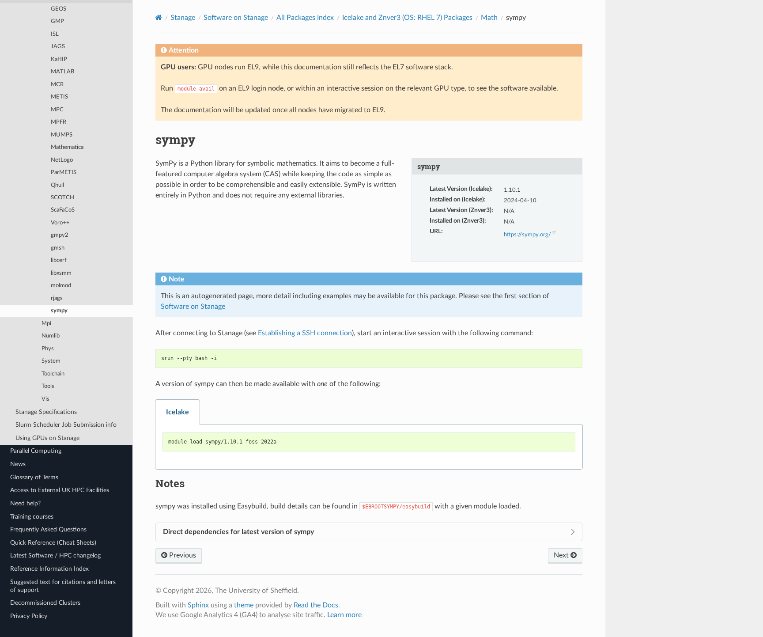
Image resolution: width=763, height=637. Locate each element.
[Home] (158, 17)
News (18, 464)
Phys (48, 349)
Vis (45, 399)
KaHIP (59, 59)
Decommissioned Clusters (45, 602)
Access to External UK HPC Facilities (59, 490)
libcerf (59, 260)
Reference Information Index (49, 568)
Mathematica (67, 147)
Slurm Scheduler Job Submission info (66, 424)
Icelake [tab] (177, 412)
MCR (57, 84)
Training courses (31, 516)
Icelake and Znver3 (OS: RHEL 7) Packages (407, 17)
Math (489, 17)
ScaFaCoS (63, 210)
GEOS (58, 9)
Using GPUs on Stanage (47, 438)
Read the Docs (316, 605)
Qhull (57, 185)
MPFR (58, 122)
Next (562, 555)
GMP (57, 21)
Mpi (46, 323)
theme (243, 605)
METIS (59, 97)
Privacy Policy (28, 616)
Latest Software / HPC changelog (55, 555)
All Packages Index (305, 17)
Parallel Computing (35, 450)
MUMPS (61, 135)
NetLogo (62, 160)
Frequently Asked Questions (48, 529)
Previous (181, 555)
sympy (59, 311)
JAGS (58, 46)
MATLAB (62, 72)
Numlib (51, 336)
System (51, 361)
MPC (57, 110)
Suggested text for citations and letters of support (63, 586)
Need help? (25, 503)
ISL (55, 34)
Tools (48, 386)
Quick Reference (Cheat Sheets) (53, 542)
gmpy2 (59, 235)
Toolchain (53, 374)
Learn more (344, 614)
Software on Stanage (236, 17)
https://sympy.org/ (527, 235)
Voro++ (60, 223)
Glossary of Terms (34, 477)
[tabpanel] (369, 447)
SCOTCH (62, 198)
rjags (57, 298)
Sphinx (198, 605)
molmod (61, 285)
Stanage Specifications (46, 412)
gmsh (57, 248)
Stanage (182, 17)
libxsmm (61, 273)
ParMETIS (63, 172)
